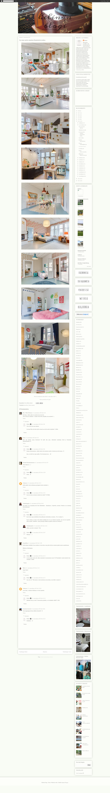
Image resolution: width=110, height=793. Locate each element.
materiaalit (78, 529)
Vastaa (24, 418)
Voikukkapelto (26, 503)
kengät (77, 484)
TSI (77, 400)
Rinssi (77, 386)
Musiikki (78, 369)
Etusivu (45, 652)
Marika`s (79, 188)
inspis (77, 462)
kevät (77, 489)
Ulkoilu (77, 412)
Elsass (79, 240)
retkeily (77, 546)
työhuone (78, 574)
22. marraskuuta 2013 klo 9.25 (32, 437)
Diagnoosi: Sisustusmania (83, 199)
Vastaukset (26, 421)
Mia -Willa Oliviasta (27, 412)
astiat (77, 422)
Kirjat (77, 358)
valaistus (77, 579)
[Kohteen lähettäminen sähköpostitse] (36, 403)
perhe (77, 539)
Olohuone (78, 372)
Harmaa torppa (81, 229)
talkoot (77, 560)
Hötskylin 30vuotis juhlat (86, 686)
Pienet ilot (78, 377)
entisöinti (78, 434)
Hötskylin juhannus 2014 (86, 729)
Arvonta (78, 324)
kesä (77, 486)
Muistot (77, 367)
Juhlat (77, 350)
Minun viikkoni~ (85, 750)
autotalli (77, 427)
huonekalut (78, 450)
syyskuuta (81, 159)
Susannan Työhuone (82, 258)
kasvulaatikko (78, 477)
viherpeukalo (78, 591)
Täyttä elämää (80, 219)
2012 (79, 178)
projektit (78, 543)
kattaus (77, 479)
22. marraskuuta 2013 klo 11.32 (32, 568)
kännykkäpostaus (79, 512)
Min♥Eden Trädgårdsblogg (83, 263)
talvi (77, 562)
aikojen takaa (78, 417)
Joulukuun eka (85, 707)
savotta (77, 550)
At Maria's (80, 254)
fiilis (77, 436)
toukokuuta (81, 168)
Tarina (77, 403)
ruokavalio (78, 548)
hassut (77, 448)
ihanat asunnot (32, 405)
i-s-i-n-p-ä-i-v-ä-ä (82, 146)
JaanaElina (25, 543)
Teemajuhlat (78, 405)
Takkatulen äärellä (82, 130)
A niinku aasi (81, 148)
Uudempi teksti (23, 652)
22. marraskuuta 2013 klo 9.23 (39, 412)
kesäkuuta (81, 165)
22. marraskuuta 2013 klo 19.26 (34, 588)
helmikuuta (81, 174)
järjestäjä (78, 470)
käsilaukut (78, 515)
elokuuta (80, 161)
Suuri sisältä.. (81, 137)
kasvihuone (78, 472)
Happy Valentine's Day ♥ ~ (86, 701)
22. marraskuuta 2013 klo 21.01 (38, 493)
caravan (77, 431)
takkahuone (78, 558)
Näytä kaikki (89, 266)
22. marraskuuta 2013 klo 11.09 (35, 543)
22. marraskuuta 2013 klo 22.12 (38, 514)
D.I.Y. (77, 331)
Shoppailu (78, 393)
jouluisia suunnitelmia (82, 140)
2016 (79, 115)
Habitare (78, 341)
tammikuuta (81, 176)
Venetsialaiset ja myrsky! (85, 737)
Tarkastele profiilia (80, 69)
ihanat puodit (78, 460)
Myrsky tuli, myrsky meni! (86, 694)
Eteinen (77, 334)
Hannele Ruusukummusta (29, 462)
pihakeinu (78, 541)
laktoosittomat (79, 517)
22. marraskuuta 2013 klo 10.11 (34, 483)
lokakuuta (81, 157)
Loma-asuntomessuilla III (86, 722)
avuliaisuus (78, 429)
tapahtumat (78, 565)
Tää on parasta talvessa (82, 127)
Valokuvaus (78, 415)
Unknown (25, 483)
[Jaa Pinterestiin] (42, 403)
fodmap (77, 438)
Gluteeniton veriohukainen (85, 744)
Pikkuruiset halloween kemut (83, 154)
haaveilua (26, 405)
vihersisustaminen (80, 593)
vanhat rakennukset (80, 586)
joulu (77, 467)
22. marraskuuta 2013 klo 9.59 (41, 462)
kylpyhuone (78, 508)
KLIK (46, 396)
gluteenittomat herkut (80, 441)
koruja (77, 498)
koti (77, 500)
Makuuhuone (78, 362)
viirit (77, 598)
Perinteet (78, 374)
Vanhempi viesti (67, 652)
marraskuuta (81, 124)
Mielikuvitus (78, 365)
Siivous (77, 396)
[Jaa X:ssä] (39, 403)
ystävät (77, 600)
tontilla (77, 567)
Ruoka (77, 388)
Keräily (77, 355)
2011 (79, 180)
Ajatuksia (78, 322)
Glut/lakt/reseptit (79, 338)
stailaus (77, 555)
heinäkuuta (81, 163)
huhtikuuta (81, 170)
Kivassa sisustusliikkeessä (83, 143)
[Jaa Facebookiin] (41, 403)
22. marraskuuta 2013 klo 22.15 (38, 577)
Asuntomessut (79, 327)
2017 (79, 112)
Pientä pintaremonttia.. (83, 151)
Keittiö (77, 353)
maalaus (77, 527)
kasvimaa (78, 474)
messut (77, 531)
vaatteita (78, 577)
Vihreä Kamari (81, 209)
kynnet (77, 510)
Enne (24, 437)
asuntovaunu (78, 424)
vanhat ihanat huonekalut (81, 584)
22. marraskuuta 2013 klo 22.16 (38, 598)
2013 (79, 121)
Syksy (77, 398)
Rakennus (78, 379)
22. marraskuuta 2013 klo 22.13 (38, 556)
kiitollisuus (78, 493)
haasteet (77, 443)
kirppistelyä (78, 496)
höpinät (77, 455)
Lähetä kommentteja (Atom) (47, 657)
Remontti (78, 381)
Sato (77, 391)
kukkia (77, 505)
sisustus (77, 553)
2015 (79, 117)
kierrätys (78, 491)
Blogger (66, 782)
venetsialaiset (79, 589)
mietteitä (78, 534)
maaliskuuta (81, 172)
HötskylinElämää (79, 346)
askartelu (78, 419)
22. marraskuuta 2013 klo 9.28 (38, 424)
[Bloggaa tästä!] (38, 403)
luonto (77, 524)
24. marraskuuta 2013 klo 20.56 (38, 608)
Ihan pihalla (78, 348)
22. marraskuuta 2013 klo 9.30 (38, 449)
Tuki (77, 408)
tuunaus (77, 572)
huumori (78, 453)
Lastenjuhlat (78, 360)
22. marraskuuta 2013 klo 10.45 (36, 503)
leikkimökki (78, 519)
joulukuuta (81, 122)
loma (77, 522)
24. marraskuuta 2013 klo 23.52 (38, 618)
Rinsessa (78, 384)
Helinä (28, 424)
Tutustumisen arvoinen (81, 410)
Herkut (77, 343)
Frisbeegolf (78, 336)
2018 (79, 110)
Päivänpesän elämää (82, 250)
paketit (77, 536)
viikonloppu (78, 596)
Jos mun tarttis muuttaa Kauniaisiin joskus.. (82, 133)
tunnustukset (78, 570)
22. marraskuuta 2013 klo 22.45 (40, 525)
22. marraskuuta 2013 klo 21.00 (38, 472)
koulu (77, 503)
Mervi (24, 568)
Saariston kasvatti (27, 608)
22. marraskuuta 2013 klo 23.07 (38, 532)
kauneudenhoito (79, 481)
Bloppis (77, 329)
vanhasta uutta (79, 581)
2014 (79, 119)
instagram (78, 465)
